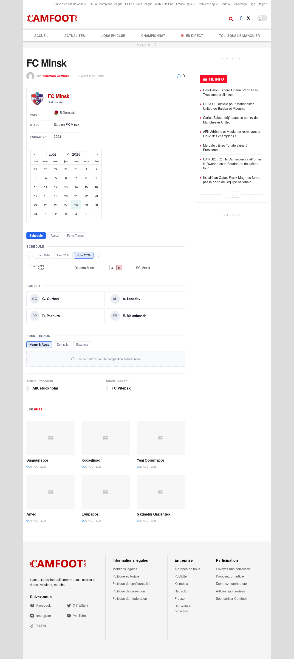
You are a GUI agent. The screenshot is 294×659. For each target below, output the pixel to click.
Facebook (43, 605)
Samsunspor (37, 460)
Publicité (181, 576)
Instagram (43, 615)
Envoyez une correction (233, 568)
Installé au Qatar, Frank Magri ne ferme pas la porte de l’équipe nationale (231, 179)
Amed (31, 514)
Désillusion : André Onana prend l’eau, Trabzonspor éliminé (231, 92)
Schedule (36, 235)
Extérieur (82, 344)
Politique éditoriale (126, 576)
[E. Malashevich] (146, 316)
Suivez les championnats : (70, 4)
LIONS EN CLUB (112, 35)
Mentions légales (125, 568)
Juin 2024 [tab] (83, 255)
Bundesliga (240, 4)
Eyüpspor (90, 514)
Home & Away (39, 344)
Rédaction (182, 591)
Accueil (41, 35)
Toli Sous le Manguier (239, 35)
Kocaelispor (92, 460)
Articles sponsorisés (230, 591)
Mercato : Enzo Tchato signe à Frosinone (225, 147)
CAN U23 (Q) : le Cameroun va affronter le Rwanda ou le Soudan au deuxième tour (232, 163)
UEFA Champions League (106, 4)
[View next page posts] (235, 194)
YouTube (79, 615)
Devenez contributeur (231, 583)
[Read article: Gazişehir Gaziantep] (161, 492)
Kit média (181, 583)
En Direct (194, 35)
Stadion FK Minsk (66, 124)
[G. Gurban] (65, 299)
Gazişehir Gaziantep (153, 514)
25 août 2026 (37, 466)
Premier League (208, 4)
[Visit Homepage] (53, 18)
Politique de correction (129, 591)
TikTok (41, 625)
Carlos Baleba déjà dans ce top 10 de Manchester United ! (230, 119)
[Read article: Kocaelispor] (106, 438)
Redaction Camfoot (55, 75)
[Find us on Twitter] (248, 18)
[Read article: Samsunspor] (50, 438)
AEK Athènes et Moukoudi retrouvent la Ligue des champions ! (231, 133)
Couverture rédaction (183, 608)
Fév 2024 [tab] (63, 255)
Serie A (225, 4)
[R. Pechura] (65, 316)
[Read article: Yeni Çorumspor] (161, 438)
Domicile (62, 344)
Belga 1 (263, 4)
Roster (55, 235)
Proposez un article (230, 576)
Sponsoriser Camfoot (231, 598)
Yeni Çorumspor (150, 460)
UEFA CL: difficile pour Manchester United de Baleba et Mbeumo (228, 106)
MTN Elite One (164, 4)
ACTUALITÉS (74, 35)
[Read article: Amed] (50, 492)
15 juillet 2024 (86, 75)
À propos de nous (187, 568)
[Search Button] (231, 18)
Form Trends (75, 235)
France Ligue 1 (185, 4)
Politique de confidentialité (131, 583)
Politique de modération (130, 598)
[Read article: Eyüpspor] (106, 492)
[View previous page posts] (227, 194)
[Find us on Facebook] (241, 18)
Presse (180, 598)
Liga (252, 4)
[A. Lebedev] (146, 299)
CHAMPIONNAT (153, 35)
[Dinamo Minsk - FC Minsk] (105, 267)
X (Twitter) (80, 605)
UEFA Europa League (139, 4)
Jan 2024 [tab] (44, 255)
